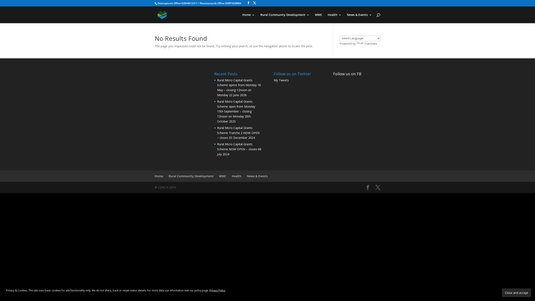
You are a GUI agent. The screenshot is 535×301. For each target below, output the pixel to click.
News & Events (357, 15)
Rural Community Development (282, 15)
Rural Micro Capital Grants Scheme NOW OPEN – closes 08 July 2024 (239, 149)
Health (332, 15)
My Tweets (281, 80)
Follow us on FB (347, 73)
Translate (370, 44)
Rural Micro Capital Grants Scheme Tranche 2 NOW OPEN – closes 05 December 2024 (238, 133)
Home (246, 15)
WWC (318, 15)
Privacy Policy (217, 290)
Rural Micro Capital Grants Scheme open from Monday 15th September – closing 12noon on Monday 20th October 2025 (236, 111)
